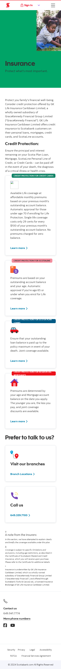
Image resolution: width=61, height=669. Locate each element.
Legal (32, 649)
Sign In (28, 5)
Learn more (17, 248)
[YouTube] (12, 625)
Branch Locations (21, 474)
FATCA (13, 655)
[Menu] (53, 5)
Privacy (21, 649)
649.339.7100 (18, 515)
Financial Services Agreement (36, 655)
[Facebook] (5, 625)
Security (11, 649)
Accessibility (46, 649)
